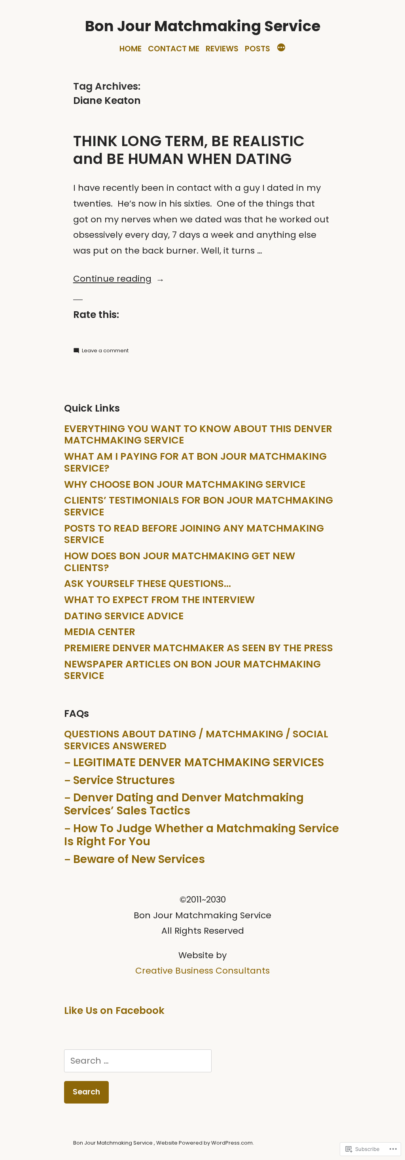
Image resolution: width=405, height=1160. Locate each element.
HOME (130, 48)
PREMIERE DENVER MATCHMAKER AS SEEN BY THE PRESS (198, 648)
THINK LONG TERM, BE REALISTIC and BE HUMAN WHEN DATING (189, 150)
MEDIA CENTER (99, 632)
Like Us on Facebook (114, 1010)
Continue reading (112, 279)
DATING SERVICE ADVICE (124, 616)
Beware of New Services (139, 859)
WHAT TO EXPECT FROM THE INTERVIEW (159, 600)
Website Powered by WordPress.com (204, 1143)
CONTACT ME (173, 48)
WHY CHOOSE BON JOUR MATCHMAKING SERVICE (184, 484)
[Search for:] (137, 1061)
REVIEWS (222, 48)
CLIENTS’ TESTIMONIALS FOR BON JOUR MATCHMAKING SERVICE (198, 506)
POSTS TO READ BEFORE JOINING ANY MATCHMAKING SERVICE (194, 534)
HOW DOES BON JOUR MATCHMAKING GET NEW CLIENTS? (179, 562)
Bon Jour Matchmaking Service (202, 26)
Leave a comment (105, 350)
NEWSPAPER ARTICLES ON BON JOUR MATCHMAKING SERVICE (192, 670)
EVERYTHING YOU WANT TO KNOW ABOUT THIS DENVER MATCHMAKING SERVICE (198, 434)
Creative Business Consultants (202, 970)
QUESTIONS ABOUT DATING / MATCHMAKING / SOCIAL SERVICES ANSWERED (196, 740)
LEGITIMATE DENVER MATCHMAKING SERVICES (198, 762)
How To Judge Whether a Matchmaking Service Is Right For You (201, 835)
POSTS (257, 48)
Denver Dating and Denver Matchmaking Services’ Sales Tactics (184, 804)
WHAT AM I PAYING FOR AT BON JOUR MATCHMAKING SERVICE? (195, 462)
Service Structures (124, 780)
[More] (281, 48)
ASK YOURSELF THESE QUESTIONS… (147, 583)
